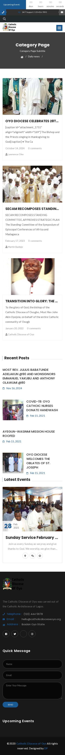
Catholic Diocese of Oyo (21, 334)
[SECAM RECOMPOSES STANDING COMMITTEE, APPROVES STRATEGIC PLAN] (32, 184)
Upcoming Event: (11, 4)
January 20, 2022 (14, 328)
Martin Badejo (15, 246)
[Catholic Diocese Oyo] (9, 26)
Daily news (34, 56)
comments (35, 148)
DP (46, 748)
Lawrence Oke (16, 154)
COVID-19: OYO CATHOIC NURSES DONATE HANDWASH (42, 405)
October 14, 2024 (15, 148)
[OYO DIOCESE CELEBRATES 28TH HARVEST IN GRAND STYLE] (32, 96)
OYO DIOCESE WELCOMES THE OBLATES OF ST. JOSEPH (38, 461)
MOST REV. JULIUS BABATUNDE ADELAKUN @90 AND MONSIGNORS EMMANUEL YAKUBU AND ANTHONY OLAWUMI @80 (29, 376)
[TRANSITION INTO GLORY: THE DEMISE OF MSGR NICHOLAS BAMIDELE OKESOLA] (32, 276)
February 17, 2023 (15, 240)
